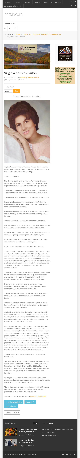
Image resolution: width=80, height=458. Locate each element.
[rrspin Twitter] (74, 454)
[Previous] (34, 423)
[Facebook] (71, 2)
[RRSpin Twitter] (75, 5)
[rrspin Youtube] (67, 454)
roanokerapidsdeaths (14, 402)
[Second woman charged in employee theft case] (11, 432)
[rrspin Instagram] (70, 454)
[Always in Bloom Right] (65, 75)
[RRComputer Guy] (65, 54)
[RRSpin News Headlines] (14, 14)
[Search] (5, 28)
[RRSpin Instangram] (72, 5)
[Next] (36, 423)
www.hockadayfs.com (37, 396)
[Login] (9, 28)
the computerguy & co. (28, 454)
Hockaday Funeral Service (29, 77)
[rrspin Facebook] (63, 454)
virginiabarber (11, 406)
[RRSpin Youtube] (75, 2)
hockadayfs (30, 402)
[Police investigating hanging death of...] (11, 442)
